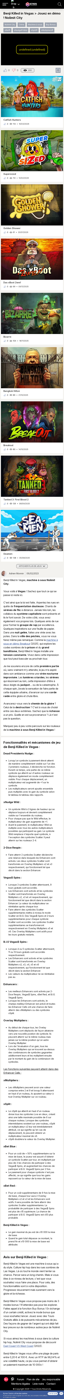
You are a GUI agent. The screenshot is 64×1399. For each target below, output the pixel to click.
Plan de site (33, 1379)
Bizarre (7, 336)
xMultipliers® (47, 30)
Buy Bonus (51, 24)
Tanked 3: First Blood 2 (16, 499)
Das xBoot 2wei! (12, 282)
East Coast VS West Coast (18, 1346)
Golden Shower (12, 228)
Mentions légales (20, 1383)
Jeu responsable (51, 1379)
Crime (21, 24)
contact (50, 1383)
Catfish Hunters (12, 120)
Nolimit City (10, 24)
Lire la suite (52, 1393)
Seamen (7, 553)
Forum (20, 1379)
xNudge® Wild (20, 30)
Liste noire (38, 1383)
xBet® (7, 30)
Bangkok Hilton (11, 391)
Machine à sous (35, 24)
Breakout (8, 445)
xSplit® (34, 30)
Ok (61, 1393)
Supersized (9, 174)
